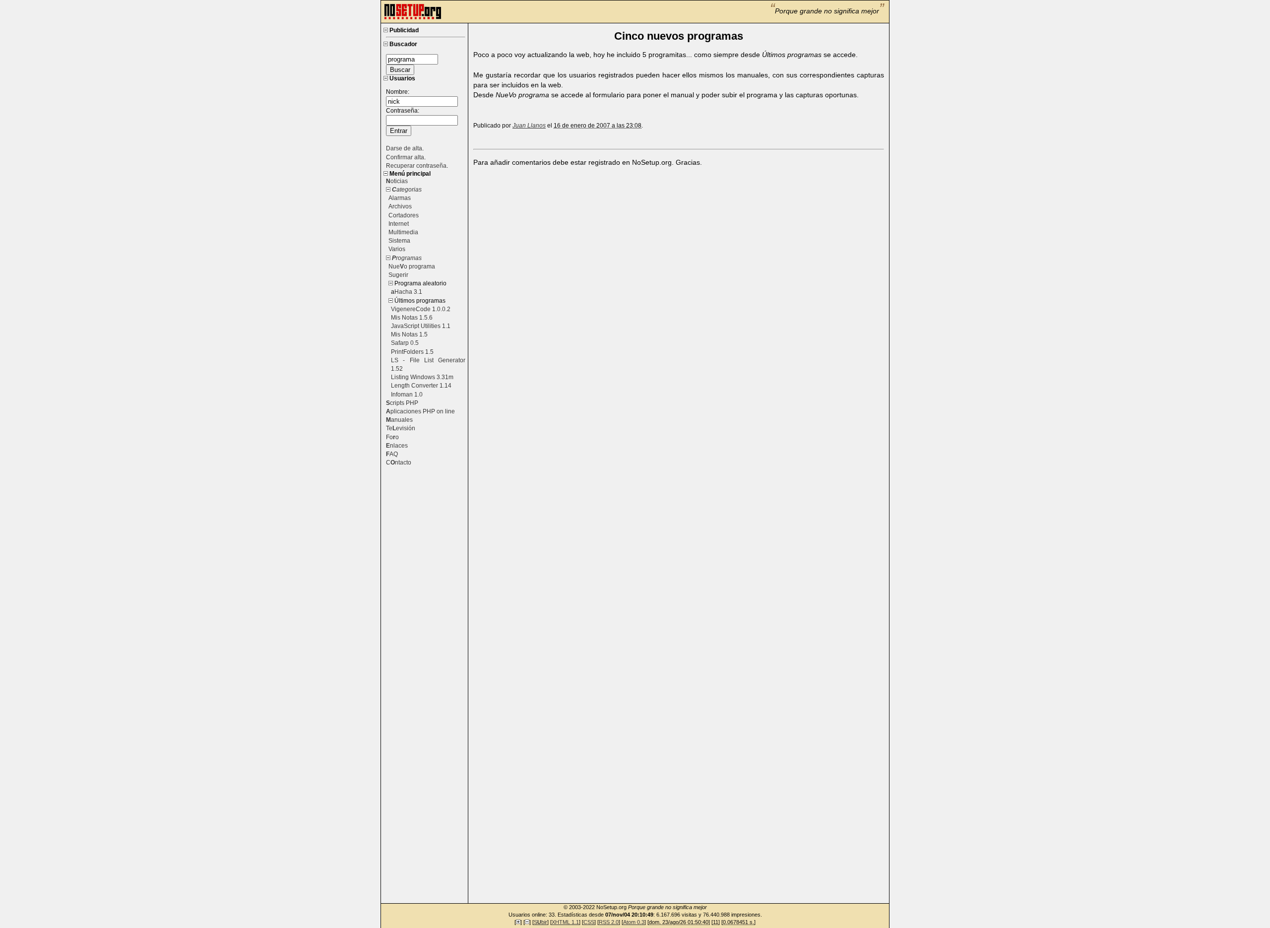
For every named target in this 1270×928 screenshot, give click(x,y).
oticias (397, 181)
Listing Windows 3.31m (422, 377)
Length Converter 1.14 (421, 385)
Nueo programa (411, 266)
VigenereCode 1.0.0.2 (420, 309)
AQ (392, 454)
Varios (396, 249)
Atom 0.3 (633, 922)
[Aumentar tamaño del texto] (518, 922)
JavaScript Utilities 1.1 (420, 326)
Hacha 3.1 (408, 291)
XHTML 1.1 (565, 922)
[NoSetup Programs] (412, 18)
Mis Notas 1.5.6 (412, 317)
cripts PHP (402, 402)
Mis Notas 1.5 (409, 334)
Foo (392, 437)
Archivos (400, 206)
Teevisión (400, 428)
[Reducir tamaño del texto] (527, 922)
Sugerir (398, 274)
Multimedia (403, 232)
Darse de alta (404, 148)
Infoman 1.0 (407, 394)
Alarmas (399, 198)
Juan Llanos (529, 126)
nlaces (397, 445)
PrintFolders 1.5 (412, 351)
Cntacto (398, 462)
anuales (399, 419)
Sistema (399, 240)
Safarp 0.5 (405, 342)
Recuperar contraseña (416, 165)
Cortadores (403, 215)
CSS (588, 922)
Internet (398, 223)
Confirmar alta (405, 157)
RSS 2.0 (609, 922)
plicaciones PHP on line (420, 411)
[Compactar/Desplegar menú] (385, 30)
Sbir (540, 922)
